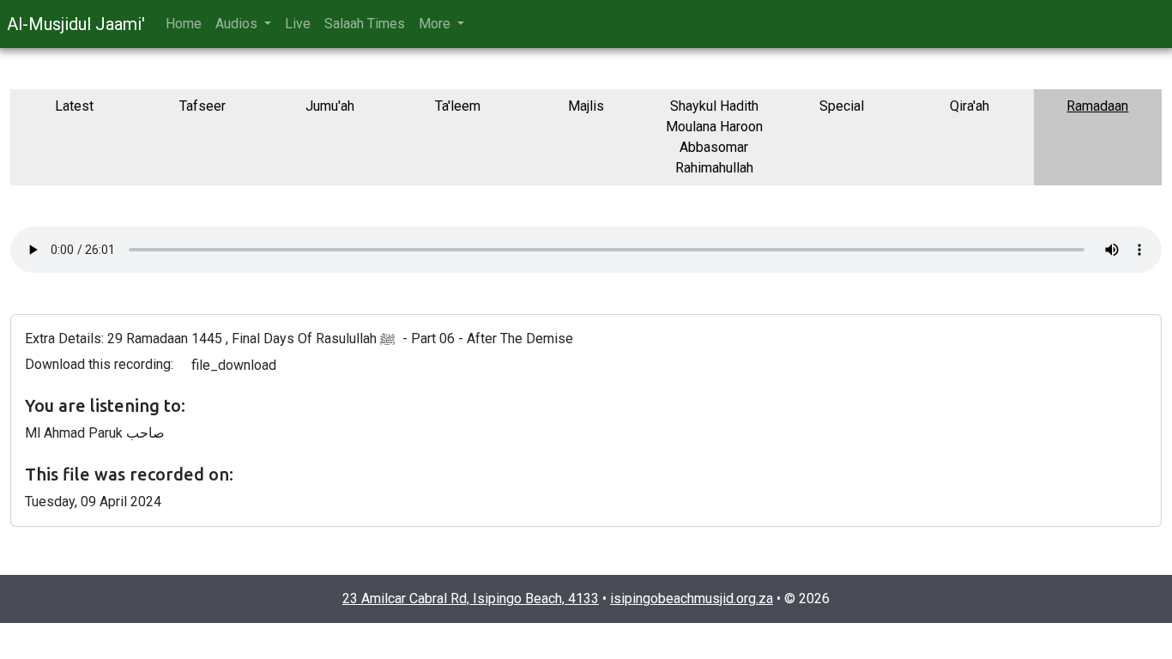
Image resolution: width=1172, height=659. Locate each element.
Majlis (586, 106)
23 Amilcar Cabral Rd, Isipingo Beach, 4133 (470, 598)
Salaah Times (364, 23)
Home (184, 23)
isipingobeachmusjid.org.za (691, 598)
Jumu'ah (329, 106)
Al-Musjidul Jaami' (76, 24)
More (436, 23)
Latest (74, 106)
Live (298, 23)
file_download (233, 365)
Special (841, 106)
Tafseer (202, 106)
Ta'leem (457, 106)
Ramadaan (1097, 106)
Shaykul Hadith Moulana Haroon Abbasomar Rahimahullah (714, 137)
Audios (238, 23)
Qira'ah (969, 106)
